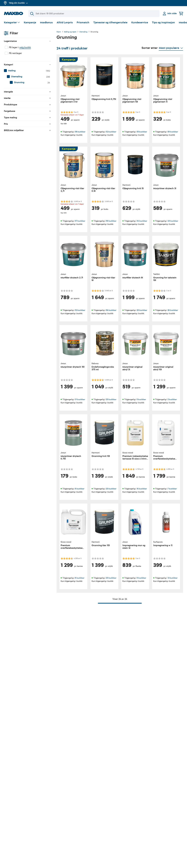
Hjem (59, 32)
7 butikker (172, 488)
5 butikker (141, 399)
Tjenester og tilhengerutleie (110, 22)
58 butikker (80, 131)
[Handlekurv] (181, 13)
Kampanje (30, 22)
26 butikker (173, 310)
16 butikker (142, 488)
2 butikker (172, 399)
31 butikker (80, 399)
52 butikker (111, 131)
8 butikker (79, 488)
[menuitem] (27, 70)
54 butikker (142, 221)
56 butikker (111, 310)
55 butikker (142, 131)
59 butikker (173, 131)
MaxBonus (46, 22)
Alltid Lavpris (65, 22)
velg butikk (25, 47)
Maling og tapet (70, 32)
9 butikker (141, 578)
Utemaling (83, 32)
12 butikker (173, 578)
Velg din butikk (17, 3)
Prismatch (83, 22)
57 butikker (80, 221)
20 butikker (142, 310)
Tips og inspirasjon (163, 22)
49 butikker (173, 221)
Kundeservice (139, 22)
